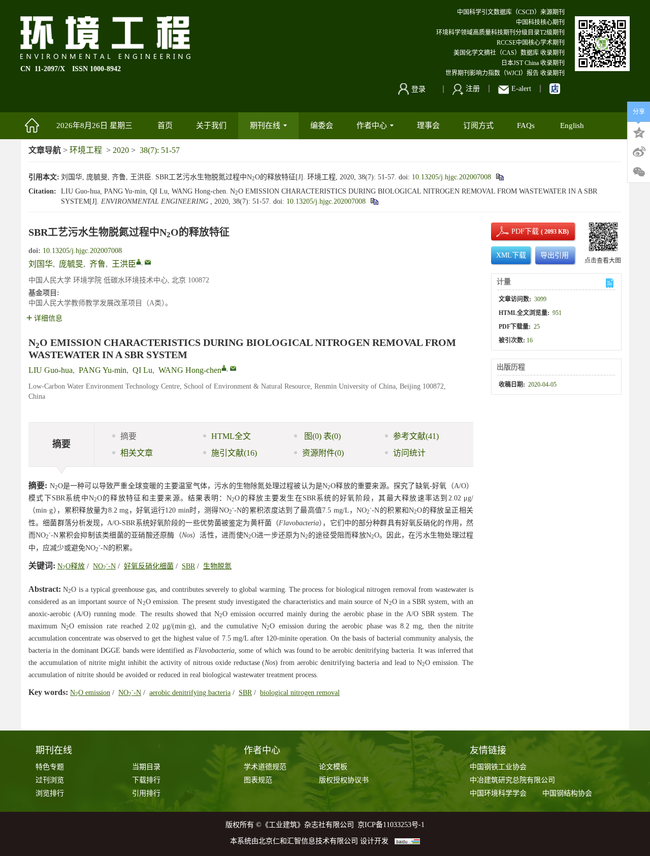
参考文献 (416, 436)
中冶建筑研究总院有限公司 (512, 780)
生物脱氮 (217, 566)
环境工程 (86, 150)
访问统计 (409, 453)
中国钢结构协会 (567, 793)
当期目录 (146, 767)
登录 (418, 89)
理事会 (428, 125)
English (572, 125)
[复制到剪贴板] (499, 177)
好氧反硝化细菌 (149, 566)
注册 (473, 88)
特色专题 (50, 767)
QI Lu (142, 370)
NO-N (104, 566)
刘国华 (40, 264)
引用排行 (146, 793)
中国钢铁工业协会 (498, 767)
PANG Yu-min (102, 370)
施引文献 (234, 453)
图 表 (321, 436)
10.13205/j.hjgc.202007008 (451, 177)
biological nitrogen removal (300, 692)
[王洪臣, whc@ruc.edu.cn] (138, 262)
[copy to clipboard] (374, 201)
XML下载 (511, 255)
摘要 (128, 436)
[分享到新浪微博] (639, 152)
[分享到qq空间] (639, 131)
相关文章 (136, 453)
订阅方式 (478, 125)
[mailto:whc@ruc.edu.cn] (147, 262)
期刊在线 (265, 125)
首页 (165, 125)
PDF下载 (516, 231)
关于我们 (211, 125)
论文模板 (333, 767)
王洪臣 (124, 264)
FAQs (527, 125)
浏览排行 (50, 793)
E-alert (521, 88)
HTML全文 (231, 436)
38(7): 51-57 (160, 150)
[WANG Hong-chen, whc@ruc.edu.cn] (223, 368)
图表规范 (258, 780)
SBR (188, 566)
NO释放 (71, 566)
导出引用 (554, 255)
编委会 (321, 125)
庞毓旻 (71, 264)
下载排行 (146, 780)
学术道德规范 (265, 767)
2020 (121, 150)
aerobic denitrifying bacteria (190, 692)
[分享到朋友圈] (639, 172)
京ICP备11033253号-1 (391, 825)
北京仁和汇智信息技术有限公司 (308, 841)
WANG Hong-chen (189, 370)
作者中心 (371, 125)
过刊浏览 (50, 780)
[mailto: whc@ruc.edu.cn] (233, 368)
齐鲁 (97, 264)
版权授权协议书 (344, 780)
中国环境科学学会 (498, 793)
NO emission (90, 692)
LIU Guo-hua (50, 370)
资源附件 (323, 453)
